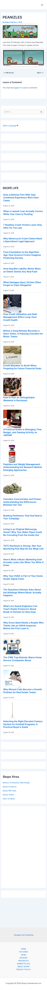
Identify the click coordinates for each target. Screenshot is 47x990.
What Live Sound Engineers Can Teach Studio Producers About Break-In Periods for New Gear (20, 609)
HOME (23, 949)
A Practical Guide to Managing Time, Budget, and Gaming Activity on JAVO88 (22, 432)
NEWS (23, 955)
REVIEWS (23, 958)
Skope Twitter (8, 795)
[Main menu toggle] (42, 4)
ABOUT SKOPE (23, 966)
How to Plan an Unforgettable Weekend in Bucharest (19, 399)
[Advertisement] (23, 846)
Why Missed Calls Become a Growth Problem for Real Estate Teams (22, 691)
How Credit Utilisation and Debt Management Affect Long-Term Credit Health (20, 317)
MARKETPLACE (23, 964)
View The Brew (9, 799)
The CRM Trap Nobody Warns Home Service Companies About (22, 659)
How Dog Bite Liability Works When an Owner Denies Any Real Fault (22, 270)
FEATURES (23, 952)
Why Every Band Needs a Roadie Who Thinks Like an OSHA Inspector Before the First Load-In (23, 625)
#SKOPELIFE (23, 961)
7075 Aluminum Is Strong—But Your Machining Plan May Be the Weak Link (23, 547)
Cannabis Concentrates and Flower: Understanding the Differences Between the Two (22, 502)
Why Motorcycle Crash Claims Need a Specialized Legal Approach (22, 240)
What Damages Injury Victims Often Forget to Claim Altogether (22, 284)
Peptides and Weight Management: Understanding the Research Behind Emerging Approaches (22, 467)
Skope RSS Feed (9, 791)
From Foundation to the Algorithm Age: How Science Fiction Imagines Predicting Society (22, 255)
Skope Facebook (10, 787)
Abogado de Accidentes (24, 935)
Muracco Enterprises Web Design (16, 783)
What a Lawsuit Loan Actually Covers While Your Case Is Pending (23, 212)
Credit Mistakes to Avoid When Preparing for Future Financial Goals (22, 367)
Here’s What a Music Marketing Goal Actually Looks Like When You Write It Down (23, 562)
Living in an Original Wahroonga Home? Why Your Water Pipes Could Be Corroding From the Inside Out (22, 532)
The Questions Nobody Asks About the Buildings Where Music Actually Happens (22, 592)
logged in (17, 88)
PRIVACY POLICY (23, 969)
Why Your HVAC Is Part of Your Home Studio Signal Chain (23, 577)
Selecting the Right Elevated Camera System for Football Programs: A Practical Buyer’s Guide (22, 724)
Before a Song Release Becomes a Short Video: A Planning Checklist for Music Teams (23, 333)
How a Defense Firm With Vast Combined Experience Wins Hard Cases (21, 197)
